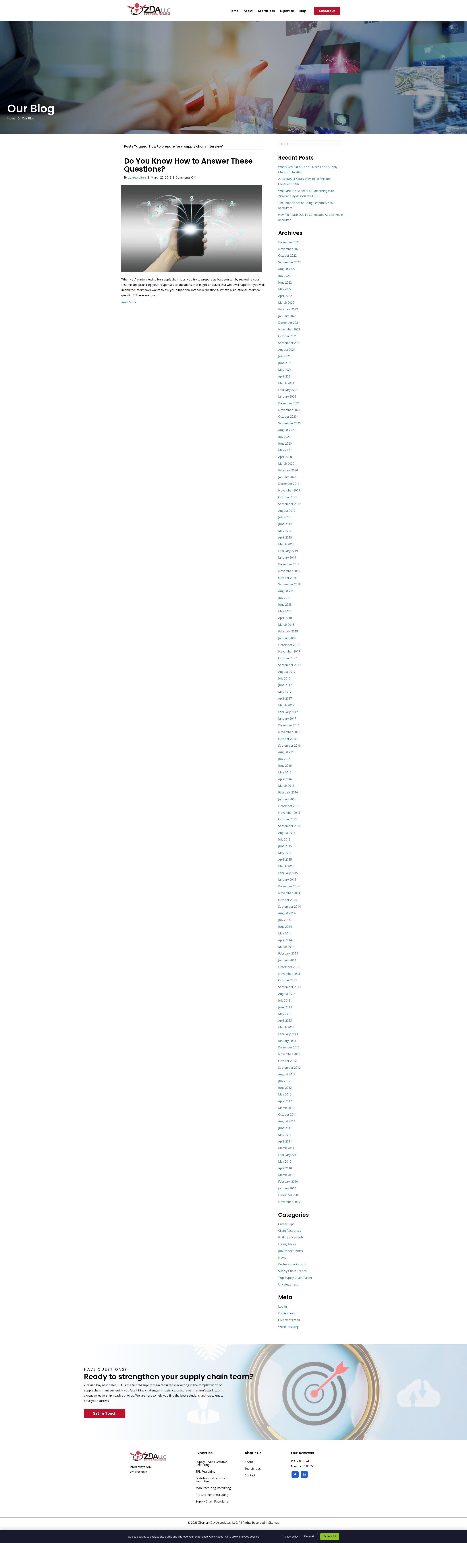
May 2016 (284, 772)
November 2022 (289, 249)
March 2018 (286, 625)
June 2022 (285, 282)
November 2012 (289, 1054)
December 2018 (289, 564)
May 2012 (284, 1094)
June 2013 (285, 1007)
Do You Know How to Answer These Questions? (188, 165)
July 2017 (284, 678)
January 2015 (287, 880)
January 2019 (287, 557)
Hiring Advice (287, 1244)
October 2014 (287, 900)
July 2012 (284, 1081)
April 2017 (285, 698)
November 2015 (289, 813)
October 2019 (287, 497)
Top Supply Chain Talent (295, 1278)
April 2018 (285, 618)
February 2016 (288, 792)
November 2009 (289, 1202)
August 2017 (286, 672)
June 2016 (285, 766)
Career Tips (286, 1224)
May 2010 (284, 1161)
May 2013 (284, 1014)
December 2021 (289, 323)
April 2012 (285, 1101)
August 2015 (286, 833)
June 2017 (285, 685)
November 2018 (289, 571)
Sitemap (273, 1523)
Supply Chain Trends (292, 1271)
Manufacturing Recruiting (213, 1488)
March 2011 (286, 1148)
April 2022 (285, 296)
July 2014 (284, 920)
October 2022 (287, 255)
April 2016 (285, 779)
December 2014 (289, 886)
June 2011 (285, 1128)
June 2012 (285, 1088)
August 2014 (286, 913)
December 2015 (289, 806)
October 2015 (287, 819)
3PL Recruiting (205, 1472)
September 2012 (289, 1068)
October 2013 (287, 980)
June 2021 (285, 363)
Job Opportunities (290, 1251)
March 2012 (286, 1108)
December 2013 (289, 967)
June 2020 (285, 444)
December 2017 (289, 645)
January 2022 (287, 316)
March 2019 (286, 544)
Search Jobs (253, 1469)
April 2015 (285, 859)
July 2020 (284, 437)
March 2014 (286, 947)
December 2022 (289, 242)
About (249, 1462)
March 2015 (286, 866)
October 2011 (287, 1114)
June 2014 (285, 927)
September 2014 (289, 907)
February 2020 (288, 470)
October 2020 (287, 417)
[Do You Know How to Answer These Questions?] (191, 228)
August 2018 (286, 591)
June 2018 (285, 605)
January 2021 (287, 396)
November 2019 (289, 490)
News (282, 1258)
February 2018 (288, 631)
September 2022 (289, 262)
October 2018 (287, 578)
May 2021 (284, 370)
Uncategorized (288, 1284)
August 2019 (286, 511)
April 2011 (285, 1141)
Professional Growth (292, 1264)
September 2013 (289, 987)
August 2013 (286, 994)
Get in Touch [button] (105, 1413)
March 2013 (286, 1027)
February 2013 (288, 1034)
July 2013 (284, 1000)
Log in (282, 1306)
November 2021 (289, 329)
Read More (128, 302)
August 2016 (286, 752)
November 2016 (289, 732)
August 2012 (286, 1074)
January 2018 (287, 638)
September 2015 (289, 826)
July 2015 (284, 839)
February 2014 (288, 953)
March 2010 (286, 1175)
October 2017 (287, 658)
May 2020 (284, 450)
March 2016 (286, 786)
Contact (250, 1475)
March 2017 (286, 705)
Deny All (309, 1536)
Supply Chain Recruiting (212, 1501)
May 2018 (284, 611)
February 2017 (288, 712)
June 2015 (285, 846)
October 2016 (287, 739)
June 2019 (285, 524)
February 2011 (288, 1155)
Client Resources (289, 1231)
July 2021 (284, 356)
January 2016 (287, 799)
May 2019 (284, 531)
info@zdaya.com (141, 1467)
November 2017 (289, 651)
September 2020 (289, 423)
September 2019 (289, 504)
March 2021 (286, 383)
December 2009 (289, 1195)
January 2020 (287, 477)
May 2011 (284, 1135)
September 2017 (289, 665)
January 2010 (287, 1188)
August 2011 (286, 1121)
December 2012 (289, 1047)
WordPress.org (288, 1327)
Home (11, 118)
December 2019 (289, 484)
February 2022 (288, 309)
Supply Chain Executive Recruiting (211, 1463)
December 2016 (289, 725)
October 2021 (287, 336)
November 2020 (289, 410)
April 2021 (285, 376)
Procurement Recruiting (212, 1495)
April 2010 (285, 1168)
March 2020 (286, 464)
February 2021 (288, 390)
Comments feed (289, 1320)
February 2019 (288, 551)
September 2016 (289, 746)
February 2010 (288, 1182)
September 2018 (289, 584)
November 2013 (289, 974)
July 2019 (284, 517)
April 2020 (285, 457)
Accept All (329, 1536)
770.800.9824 (138, 1472)
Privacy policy (290, 1536)
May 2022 (284, 289)
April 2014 (285, 940)
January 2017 (287, 719)
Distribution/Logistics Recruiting (210, 1480)
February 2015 (288, 873)
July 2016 (284, 759)
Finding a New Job (290, 1237)
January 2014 (287, 960)
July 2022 (284, 276)
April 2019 (285, 537)
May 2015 (284, 853)
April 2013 (285, 1021)
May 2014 (284, 933)
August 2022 (286, 269)
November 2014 (289, 893)
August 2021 (286, 350)
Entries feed (286, 1313)
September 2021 (289, 343)
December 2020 (289, 403)
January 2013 (287, 1041)
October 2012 (287, 1061)
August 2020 (286, 430)
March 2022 (286, 303)
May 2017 (284, 692)
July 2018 (284, 598)
